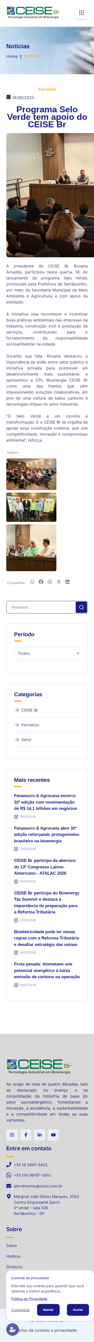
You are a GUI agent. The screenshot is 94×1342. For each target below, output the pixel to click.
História (13, 1256)
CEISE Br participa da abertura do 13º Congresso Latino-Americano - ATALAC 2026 (44, 867)
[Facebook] (41, 582)
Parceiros (30, 724)
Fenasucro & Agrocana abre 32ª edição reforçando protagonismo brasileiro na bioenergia (46, 834)
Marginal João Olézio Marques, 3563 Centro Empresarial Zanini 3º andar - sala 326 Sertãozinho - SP (46, 1205)
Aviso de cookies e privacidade (47, 1330)
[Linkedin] (39, 1135)
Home (12, 56)
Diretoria (14, 1266)
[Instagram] (50, 582)
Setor (26, 739)
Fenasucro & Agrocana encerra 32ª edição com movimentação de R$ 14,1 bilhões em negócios (45, 802)
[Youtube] (53, 1135)
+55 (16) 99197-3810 (32, 1175)
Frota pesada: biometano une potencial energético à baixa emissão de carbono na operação (47, 970)
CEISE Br (29, 710)
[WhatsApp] (32, 582)
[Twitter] (58, 582)
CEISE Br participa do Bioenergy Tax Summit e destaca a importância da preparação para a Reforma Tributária (46, 903)
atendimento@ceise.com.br (38, 1186)
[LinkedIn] (67, 582)
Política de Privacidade (29, 1299)
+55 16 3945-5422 (30, 1164)
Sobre (11, 1245)
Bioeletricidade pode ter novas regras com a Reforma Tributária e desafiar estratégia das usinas (46, 938)
